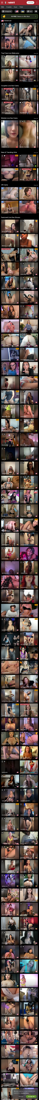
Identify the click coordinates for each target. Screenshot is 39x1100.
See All (36, 21)
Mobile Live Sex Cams (9, 118)
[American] (16, 11)
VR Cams (4, 185)
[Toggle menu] (2, 2)
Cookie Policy (25, 1093)
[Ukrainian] (22, 11)
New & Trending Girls (9, 152)
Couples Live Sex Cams (10, 86)
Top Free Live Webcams (10, 53)
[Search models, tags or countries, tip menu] (36, 7)
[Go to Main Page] (12, 3)
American (7, 21)
